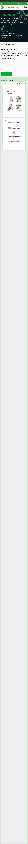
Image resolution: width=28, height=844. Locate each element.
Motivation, (19, 35)
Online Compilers (12, 3)
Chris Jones (6, 27)
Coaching (3, 37)
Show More (6, 74)
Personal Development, (9, 35)
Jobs (20, 3)
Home (3, 3)
